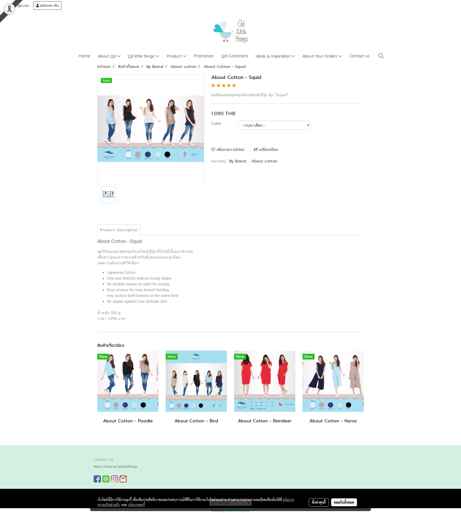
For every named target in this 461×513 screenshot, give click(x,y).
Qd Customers (234, 55)
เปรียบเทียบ (268, 150)
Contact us (359, 55)
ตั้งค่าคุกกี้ (319, 502)
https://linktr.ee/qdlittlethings (115, 466)
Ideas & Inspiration (273, 56)
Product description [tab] (119, 230)
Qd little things (142, 56)
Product (175, 56)
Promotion (204, 55)
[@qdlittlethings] (105, 478)
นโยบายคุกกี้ (136, 504)
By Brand (238, 161)
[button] (381, 55)
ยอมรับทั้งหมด (344, 502)
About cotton (264, 161)
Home (84, 55)
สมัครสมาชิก (49, 5)
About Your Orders (320, 56)
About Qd (107, 56)
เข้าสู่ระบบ (20, 5)
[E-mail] (123, 478)
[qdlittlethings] (97, 478)
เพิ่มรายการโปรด (229, 150)
